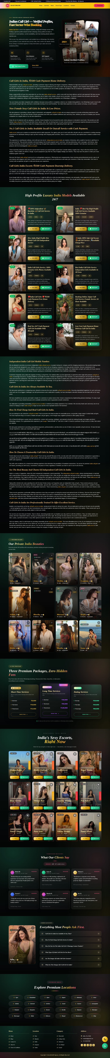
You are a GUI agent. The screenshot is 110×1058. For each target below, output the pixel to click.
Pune (36, 1036)
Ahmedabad (32, 997)
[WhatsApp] (105, 1046)
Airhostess (61, 1041)
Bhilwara (48, 1016)
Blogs (12, 1039)
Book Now (100, 5)
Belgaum (79, 1009)
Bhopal (63, 1016)
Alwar (94, 997)
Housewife (61, 1036)
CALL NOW (34, 228)
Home (40, 5)
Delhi (36, 1041)
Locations (66, 5)
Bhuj (94, 1016)
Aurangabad (95, 1003)
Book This (23, 714)
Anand (63, 1003)
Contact (73, 5)
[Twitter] (88, 1045)
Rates (52, 5)
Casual (60, 1047)
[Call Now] (105, 1039)
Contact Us (13, 1041)
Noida (36, 1047)
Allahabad (79, 997)
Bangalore (32, 1009)
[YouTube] (91, 1045)
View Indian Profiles (20, 66)
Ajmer (47, 997)
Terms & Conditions (15, 1047)
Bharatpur (94, 1009)
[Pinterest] (93, 1045)
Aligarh (63, 997)
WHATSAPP (47, 228)
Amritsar (48, 1003)
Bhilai (32, 1016)
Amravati (32, 1003)
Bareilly (63, 1009)
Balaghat (17, 1009)
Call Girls (46, 5)
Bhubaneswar (79, 1016)
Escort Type (59, 5)
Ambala (17, 1003)
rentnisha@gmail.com (88, 1038)
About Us (13, 1044)
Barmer (48, 1009)
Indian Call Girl (13, 29)
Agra (17, 997)
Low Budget (61, 1044)
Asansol (79, 1003)
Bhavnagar (17, 1016)
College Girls (62, 1039)
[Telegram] (82, 1045)
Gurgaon (37, 1044)
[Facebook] (85, 1045)
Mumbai (37, 1039)
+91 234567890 (86, 1041)
